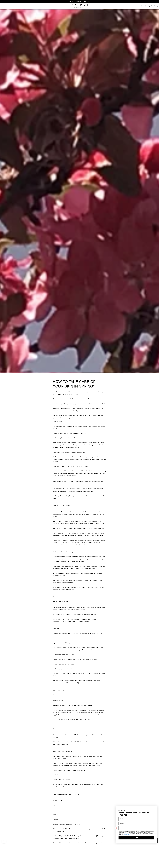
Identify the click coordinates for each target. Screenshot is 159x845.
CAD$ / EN (144, 6)
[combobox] (121, 828)
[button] (4, 6)
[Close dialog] (155, 808)
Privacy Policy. (127, 834)
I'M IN (136, 837)
